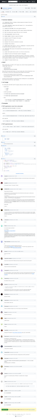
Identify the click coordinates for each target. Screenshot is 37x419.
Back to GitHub (24, 1)
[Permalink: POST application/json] (1, 124)
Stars (15, 11)
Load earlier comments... (20, 173)
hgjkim (5, 318)
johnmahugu (6, 366)
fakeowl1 (5, 312)
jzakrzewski (6, 358)
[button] (34, 176)
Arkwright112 (6, 270)
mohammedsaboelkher (8, 346)
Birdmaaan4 (6, 306)
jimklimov (6, 284)
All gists (19, 1)
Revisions (8, 11)
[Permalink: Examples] (1, 103)
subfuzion (5, 8)
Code (3, 11)
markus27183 (6, 352)
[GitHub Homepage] (15, 416)
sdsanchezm (6, 300)
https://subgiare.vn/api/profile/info (9, 230)
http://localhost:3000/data (17, 247)
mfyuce (5, 324)
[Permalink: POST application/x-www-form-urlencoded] (1, 106)
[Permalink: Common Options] (1, 19)
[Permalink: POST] (1, 62)
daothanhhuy (6, 278)
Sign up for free (4, 409)
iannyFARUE (6, 264)
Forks (22, 11)
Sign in (29, 1)
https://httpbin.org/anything (17, 332)
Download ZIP (34, 11)
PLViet (5, 225)
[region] (18, 76)
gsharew (5, 251)
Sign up (33, 1)
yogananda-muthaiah (8, 258)
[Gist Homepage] (4, 1)
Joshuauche (6, 219)
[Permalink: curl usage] (1, 82)
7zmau (5, 381)
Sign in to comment (32, 409)
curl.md (9, 8)
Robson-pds (6, 336)
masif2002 (6, 330)
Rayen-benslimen (7, 241)
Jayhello (5, 390)
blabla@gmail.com (12, 246)
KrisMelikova (6, 294)
